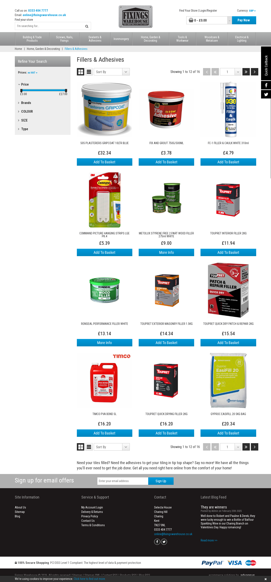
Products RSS (128, 575)
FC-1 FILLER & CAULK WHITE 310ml (228, 143)
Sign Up (161, 481)
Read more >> (209, 540)
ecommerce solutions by (224, 575)
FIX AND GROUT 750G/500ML (166, 143)
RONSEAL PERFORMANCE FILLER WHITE (104, 323)
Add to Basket (104, 162)
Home (18, 49)
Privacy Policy (89, 516)
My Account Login (92, 507)
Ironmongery (121, 39)
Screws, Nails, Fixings (64, 39)
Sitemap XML (92, 575)
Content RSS (110, 575)
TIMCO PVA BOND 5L (104, 414)
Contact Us (88, 520)
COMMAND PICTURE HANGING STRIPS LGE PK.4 (104, 235)
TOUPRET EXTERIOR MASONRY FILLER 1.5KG (166, 323)
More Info (166, 252)
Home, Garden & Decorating (150, 39)
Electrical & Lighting (242, 39)
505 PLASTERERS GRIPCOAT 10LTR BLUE (104, 143)
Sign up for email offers (44, 480)
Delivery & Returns (92, 512)
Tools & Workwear (182, 39)
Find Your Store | (189, 10)
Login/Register (208, 10)
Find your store (24, 20)
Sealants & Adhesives (94, 39)
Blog (17, 516)
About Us (20, 507)
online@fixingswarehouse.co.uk (44, 15)
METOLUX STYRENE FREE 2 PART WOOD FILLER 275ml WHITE (166, 235)
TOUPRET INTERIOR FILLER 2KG (228, 233)
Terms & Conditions (93, 525)
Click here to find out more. (90, 579)
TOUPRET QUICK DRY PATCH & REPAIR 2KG (228, 323)
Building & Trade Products (32, 39)
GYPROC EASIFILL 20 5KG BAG (228, 414)
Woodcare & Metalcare (212, 39)
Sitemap (20, 512)
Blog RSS (144, 575)
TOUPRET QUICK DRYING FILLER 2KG (166, 414)
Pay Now (244, 20)
